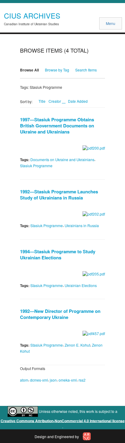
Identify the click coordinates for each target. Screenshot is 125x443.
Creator (55, 101)
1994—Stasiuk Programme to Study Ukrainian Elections (57, 254)
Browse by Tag (57, 69)
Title (42, 101)
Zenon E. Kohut (77, 345)
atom (24, 379)
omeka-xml (68, 379)
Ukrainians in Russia (82, 225)
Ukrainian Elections (81, 285)
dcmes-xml (39, 379)
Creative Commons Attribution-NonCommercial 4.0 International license (63, 420)
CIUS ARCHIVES (32, 15)
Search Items (86, 69)
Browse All (29, 70)
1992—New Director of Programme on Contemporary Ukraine (60, 314)
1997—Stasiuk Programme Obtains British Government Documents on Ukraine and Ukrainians (57, 125)
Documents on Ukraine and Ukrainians (62, 159)
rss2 (82, 379)
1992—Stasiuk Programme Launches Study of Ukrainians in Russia (59, 194)
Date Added (78, 101)
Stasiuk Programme (36, 165)
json (53, 379)
